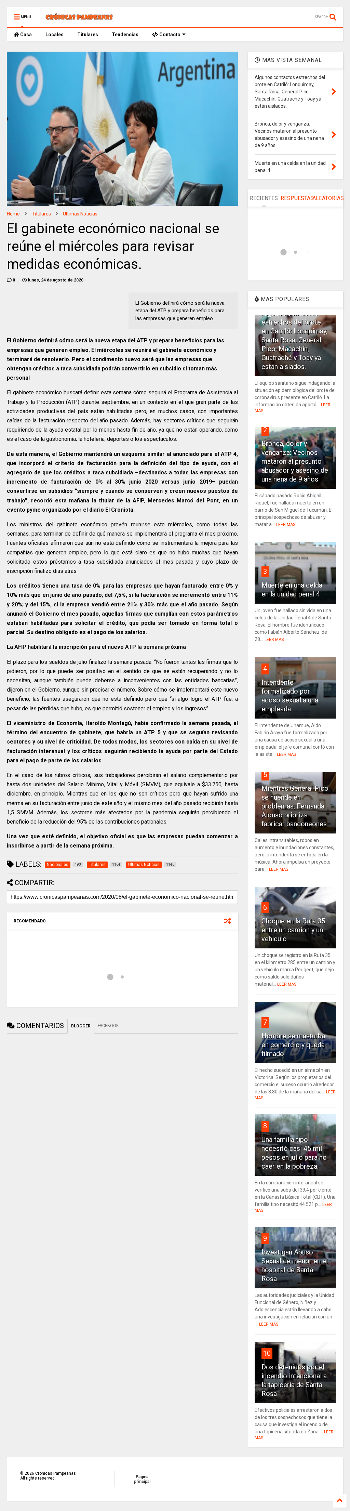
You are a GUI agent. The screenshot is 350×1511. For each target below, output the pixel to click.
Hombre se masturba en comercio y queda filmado (293, 1045)
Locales (54, 34)
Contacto (169, 34)
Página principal (142, 1479)
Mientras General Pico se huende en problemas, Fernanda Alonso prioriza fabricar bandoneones (294, 806)
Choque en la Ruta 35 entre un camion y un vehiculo (293, 930)
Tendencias (125, 34)
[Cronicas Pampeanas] (79, 19)
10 (267, 1353)
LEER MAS (285, 524)
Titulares (87, 34)
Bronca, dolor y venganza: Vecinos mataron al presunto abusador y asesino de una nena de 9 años (294, 461)
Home (13, 213)
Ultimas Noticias (80, 213)
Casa (25, 34)
